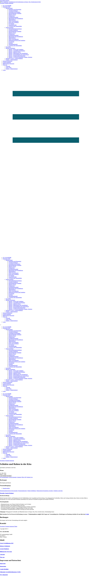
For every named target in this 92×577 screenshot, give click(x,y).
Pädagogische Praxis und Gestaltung (17, 40)
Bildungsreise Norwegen (8, 63)
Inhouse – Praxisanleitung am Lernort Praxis (19, 54)
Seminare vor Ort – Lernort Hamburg (14, 58)
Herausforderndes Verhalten (15, 13)
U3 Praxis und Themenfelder (15, 26)
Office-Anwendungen (14, 39)
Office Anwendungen (13, 21)
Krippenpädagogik (22, 490)
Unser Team (8, 67)
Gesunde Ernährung (13, 10)
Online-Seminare (9, 27)
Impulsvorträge (9, 8)
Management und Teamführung (16, 18)
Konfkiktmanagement (13, 35)
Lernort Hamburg (7, 62)
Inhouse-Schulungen (10, 48)
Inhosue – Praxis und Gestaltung (16, 49)
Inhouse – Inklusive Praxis (15, 52)
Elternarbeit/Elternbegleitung (15, 28)
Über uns (5, 65)
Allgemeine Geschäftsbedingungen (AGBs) (10, 572)
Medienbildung (12, 19)
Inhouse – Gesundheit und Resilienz (17, 50)
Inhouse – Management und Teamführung (18, 53)
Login (4, 70)
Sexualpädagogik (12, 25)
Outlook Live (30, 477)
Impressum (2, 563)
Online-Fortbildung (31, 490)
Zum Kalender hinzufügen (6, 475)
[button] (46, 164)
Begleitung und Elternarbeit (15, 9)
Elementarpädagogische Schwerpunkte (9, 490)
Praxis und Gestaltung (14, 22)
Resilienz (11, 43)
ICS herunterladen (4, 477)
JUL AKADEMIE (7, 5)
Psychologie (11, 23)
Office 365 (23, 477)
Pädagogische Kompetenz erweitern (45, 490)
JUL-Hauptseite (4, 574)
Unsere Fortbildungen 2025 (6, 543)
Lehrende (8, 66)
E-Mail (87, 514)
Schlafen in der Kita (58, 490)
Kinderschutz (12, 16)
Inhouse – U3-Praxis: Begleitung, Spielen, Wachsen (20, 57)
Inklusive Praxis (12, 14)
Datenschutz (3, 566)
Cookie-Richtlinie (4, 569)
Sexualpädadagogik (13, 44)
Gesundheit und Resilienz (14, 12)
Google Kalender (12, 477)
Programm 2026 (6, 7)
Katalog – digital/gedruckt (12, 59)
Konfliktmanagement (13, 17)
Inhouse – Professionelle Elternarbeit (17, 55)
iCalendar (19, 477)
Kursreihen (8, 46)
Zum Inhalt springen (4, 0)
